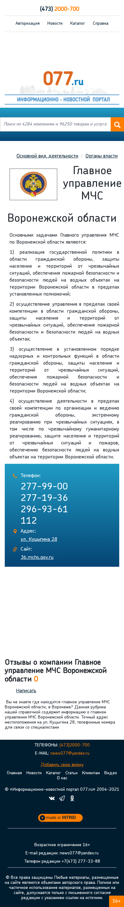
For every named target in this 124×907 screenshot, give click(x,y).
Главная (14, 773)
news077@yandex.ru (70, 753)
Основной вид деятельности (47, 156)
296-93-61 (44, 510)
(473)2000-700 (74, 745)
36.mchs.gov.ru (37, 557)
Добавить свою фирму (62, 765)
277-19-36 (44, 498)
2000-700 (59, 9)
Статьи (71, 773)
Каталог (77, 23)
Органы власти (102, 156)
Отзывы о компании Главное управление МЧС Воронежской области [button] (56, 671)
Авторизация (28, 23)
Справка (100, 23)
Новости (55, 23)
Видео (110, 773)
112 (29, 521)
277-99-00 (44, 487)
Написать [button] (26, 690)
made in (61, 817)
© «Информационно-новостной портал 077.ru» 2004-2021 (62, 789)
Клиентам (91, 773)
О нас (62, 778)
